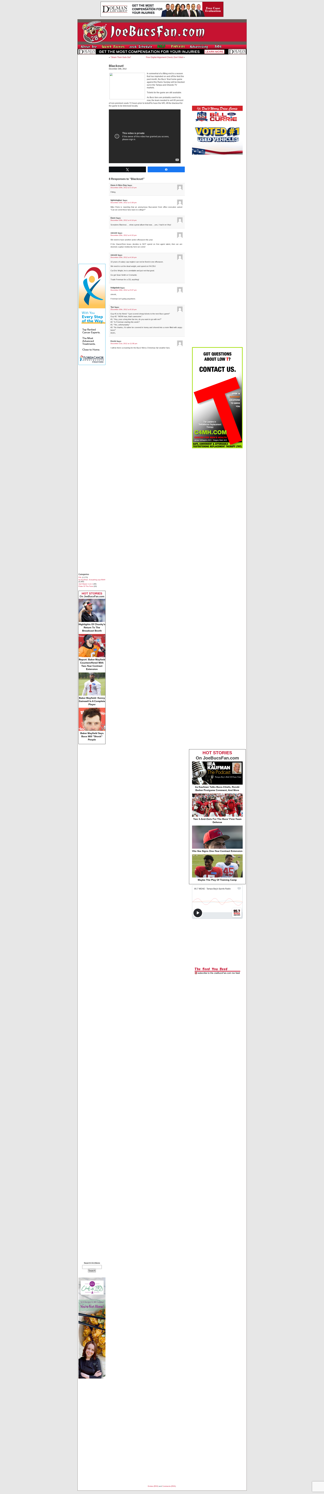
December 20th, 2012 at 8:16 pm (124, 309)
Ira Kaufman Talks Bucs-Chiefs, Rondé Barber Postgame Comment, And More (217, 789)
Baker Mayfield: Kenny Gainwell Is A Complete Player (92, 701)
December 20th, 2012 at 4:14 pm (124, 220)
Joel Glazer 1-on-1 (85, 584)
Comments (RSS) (169, 1486)
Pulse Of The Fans (85, 586)
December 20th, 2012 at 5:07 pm (124, 290)
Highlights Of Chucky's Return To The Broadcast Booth (92, 627)
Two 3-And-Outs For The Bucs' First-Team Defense (217, 821)
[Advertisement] (91, 107)
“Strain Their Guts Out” (121, 57)
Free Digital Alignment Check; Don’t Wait (164, 57)
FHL (80, 577)
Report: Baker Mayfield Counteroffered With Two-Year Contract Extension (92, 664)
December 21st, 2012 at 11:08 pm (124, 343)
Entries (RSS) (153, 1486)
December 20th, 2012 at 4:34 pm (124, 257)
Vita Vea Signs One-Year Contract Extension (217, 851)
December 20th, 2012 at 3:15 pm (124, 187)
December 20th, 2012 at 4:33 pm (124, 235)
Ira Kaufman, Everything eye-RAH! (91, 580)
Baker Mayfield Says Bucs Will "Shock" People (92, 736)
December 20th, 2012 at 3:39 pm (124, 202)
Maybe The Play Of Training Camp (217, 879)
